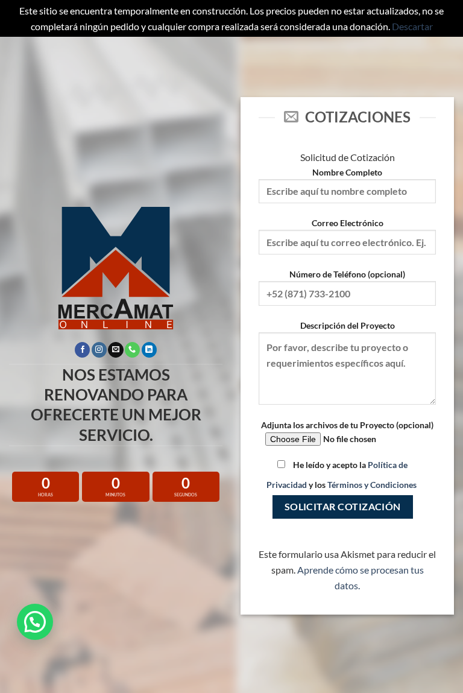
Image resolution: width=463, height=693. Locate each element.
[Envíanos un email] (115, 350)
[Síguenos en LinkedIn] (149, 350)
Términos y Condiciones (372, 484)
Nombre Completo (347, 172)
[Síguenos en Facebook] (82, 350)
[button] (35, 622)
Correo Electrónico (347, 223)
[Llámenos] (132, 350)
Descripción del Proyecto (347, 325)
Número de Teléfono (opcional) (347, 274)
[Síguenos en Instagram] (99, 350)
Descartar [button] (412, 26)
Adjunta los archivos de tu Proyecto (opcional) (347, 425)
